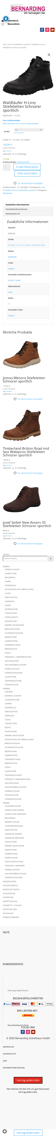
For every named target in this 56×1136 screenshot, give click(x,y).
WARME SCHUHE (12, 822)
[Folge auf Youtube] (52, 30)
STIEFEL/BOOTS (11, 617)
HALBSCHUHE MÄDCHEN (15, 814)
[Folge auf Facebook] (42, 30)
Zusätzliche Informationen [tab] (17, 204)
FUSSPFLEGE (8, 897)
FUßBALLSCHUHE (12, 669)
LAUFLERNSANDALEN (14, 826)
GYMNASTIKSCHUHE (13, 673)
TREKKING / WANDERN (15, 865)
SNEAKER (9, 691)
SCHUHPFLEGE (9, 893)
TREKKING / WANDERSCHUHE (17, 779)
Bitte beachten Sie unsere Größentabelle (20, 123)
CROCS (8, 653)
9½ (43, 245)
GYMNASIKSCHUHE (13, 799)
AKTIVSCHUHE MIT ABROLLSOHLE (19, 589)
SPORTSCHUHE (11, 857)
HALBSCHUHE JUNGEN (14, 810)
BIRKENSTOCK (11, 649)
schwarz (11, 268)
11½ (20, 245)
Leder (10, 292)
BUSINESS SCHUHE (13, 695)
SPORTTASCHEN (10, 909)
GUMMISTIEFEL (11, 641)
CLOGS (8, 593)
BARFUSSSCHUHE (12, 629)
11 (16, 245)
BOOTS (8, 727)
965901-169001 (14, 280)
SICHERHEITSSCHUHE (14, 633)
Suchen (6, 554)
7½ (33, 245)
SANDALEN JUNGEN (13, 834)
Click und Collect (27, 173)
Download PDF (23, 162)
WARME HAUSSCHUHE (14, 625)
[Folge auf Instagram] (47, 30)
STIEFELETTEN (11, 613)
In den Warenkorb (27, 167)
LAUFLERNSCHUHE (13, 806)
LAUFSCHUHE (10, 677)
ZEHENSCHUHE (11, 609)
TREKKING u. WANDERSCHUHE (18, 657)
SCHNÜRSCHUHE (12, 699)
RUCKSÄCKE (8, 913)
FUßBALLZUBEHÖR (11, 917)
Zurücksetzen (19, 133)
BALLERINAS (10, 577)
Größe (7, 131)
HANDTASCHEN (9, 881)
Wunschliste (14, 24)
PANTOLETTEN (11, 597)
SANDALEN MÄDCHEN (14, 838)
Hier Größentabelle (11, 120)
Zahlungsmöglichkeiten (18, 990)
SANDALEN (9, 601)
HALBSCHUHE (11, 573)
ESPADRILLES (10, 585)
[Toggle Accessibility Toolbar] (6, 19)
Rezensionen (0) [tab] (13, 213)
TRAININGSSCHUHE (13, 681)
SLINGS (8, 605)
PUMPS (8, 581)
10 (9, 245)
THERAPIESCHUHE (12, 645)
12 (24, 245)
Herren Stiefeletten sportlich (19, 44)
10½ (12, 245)
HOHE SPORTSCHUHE (14, 861)
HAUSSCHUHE (11, 621)
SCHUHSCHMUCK (10, 885)
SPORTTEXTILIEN (10, 901)
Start (5, 44)
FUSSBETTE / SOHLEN (12, 905)
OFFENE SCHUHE (12, 569)
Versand (9, 151)
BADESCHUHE (11, 637)
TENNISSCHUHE (11, 684)
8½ (38, 245)
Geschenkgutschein (18, 1025)
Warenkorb (13, 20)
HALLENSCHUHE (12, 661)
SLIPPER (8, 703)
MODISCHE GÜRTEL (11, 889)
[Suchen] (50, 558)
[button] (49, 54)
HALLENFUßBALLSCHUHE (15, 665)
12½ (27, 245)
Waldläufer (8, 193)
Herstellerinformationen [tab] (16, 209)
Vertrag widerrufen (28, 1080)
